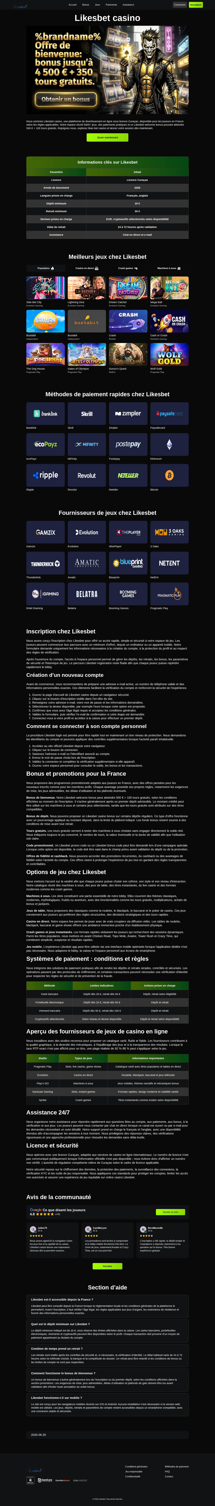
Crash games (125, 268)
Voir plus (107, 1266)
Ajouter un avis (170, 1212)
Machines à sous (167, 268)
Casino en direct (85, 268)
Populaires (44, 268)
